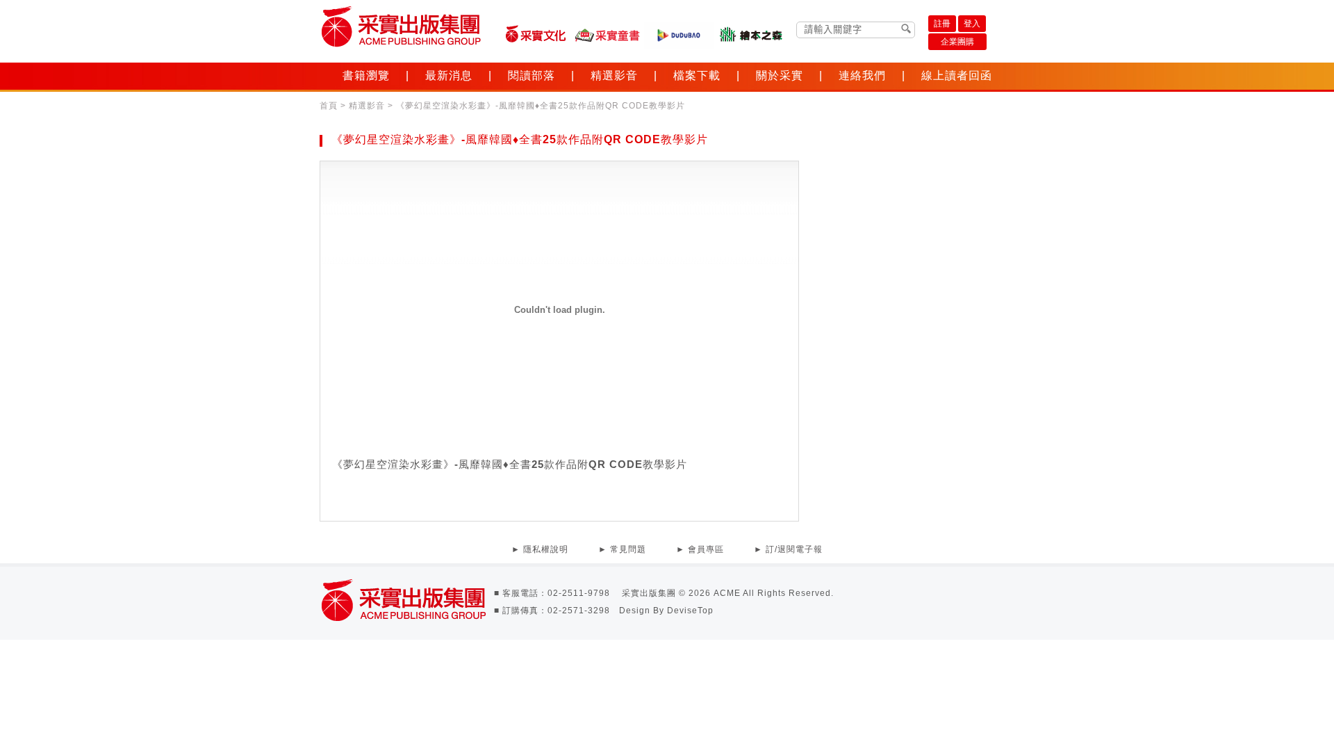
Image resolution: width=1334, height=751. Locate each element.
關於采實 (779, 75)
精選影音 (614, 75)
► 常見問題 (622, 549)
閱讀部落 (531, 75)
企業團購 (957, 42)
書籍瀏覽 (366, 75)
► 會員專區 (700, 549)
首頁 (329, 106)
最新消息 (448, 75)
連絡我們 (862, 75)
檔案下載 (696, 75)
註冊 (942, 24)
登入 (972, 24)
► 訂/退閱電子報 (788, 549)
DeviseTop (690, 610)
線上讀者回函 (956, 75)
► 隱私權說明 (539, 549)
